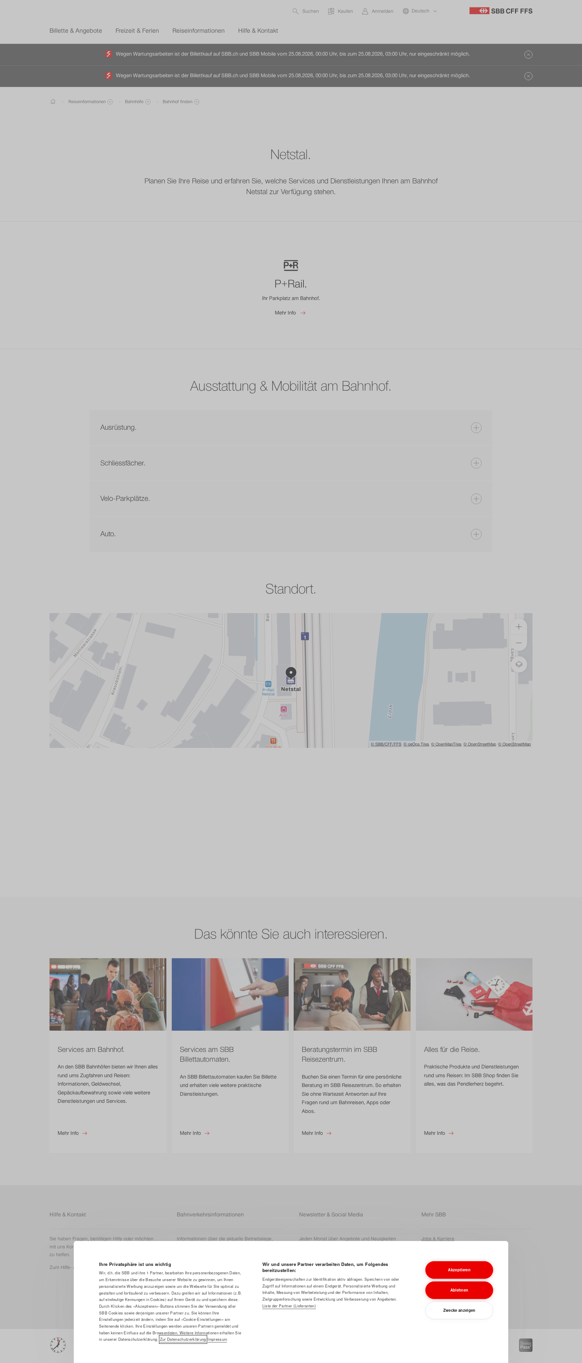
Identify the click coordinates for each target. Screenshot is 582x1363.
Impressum (217, 1339)
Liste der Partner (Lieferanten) (289, 1305)
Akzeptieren (459, 1269)
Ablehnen (459, 1290)
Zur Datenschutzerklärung (183, 1339)
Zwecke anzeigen (459, 1310)
